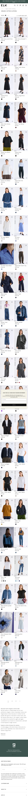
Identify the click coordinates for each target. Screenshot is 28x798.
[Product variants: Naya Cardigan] (12, 433)
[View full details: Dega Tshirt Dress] (21, 55)
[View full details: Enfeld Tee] (7, 197)
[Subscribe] (25, 769)
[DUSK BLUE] (15, 240)
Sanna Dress (4, 95)
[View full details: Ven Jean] (21, 565)
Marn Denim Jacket (6, 605)
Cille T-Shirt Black (6, 492)
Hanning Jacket (5, 662)
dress (7, 727)
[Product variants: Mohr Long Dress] (26, 93)
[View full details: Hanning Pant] (21, 650)
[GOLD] (1, 524)
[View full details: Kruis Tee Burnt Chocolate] (21, 594)
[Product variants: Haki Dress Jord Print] (12, 36)
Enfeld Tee (4, 209)
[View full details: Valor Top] (21, 509)
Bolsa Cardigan (5, 464)
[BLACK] (1, 70)
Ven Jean (17, 577)
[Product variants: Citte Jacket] (12, 688)
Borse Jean (18, 549)
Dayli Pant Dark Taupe (21, 265)
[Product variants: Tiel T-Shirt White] (26, 490)
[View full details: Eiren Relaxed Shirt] (7, 622)
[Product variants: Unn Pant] (12, 376)
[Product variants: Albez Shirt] (12, 291)
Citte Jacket (4, 690)
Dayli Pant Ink (19, 180)
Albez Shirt (4, 294)
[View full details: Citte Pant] (21, 679)
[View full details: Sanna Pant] (21, 140)
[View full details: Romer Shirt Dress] (7, 338)
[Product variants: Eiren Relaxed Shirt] (12, 631)
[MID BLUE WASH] (1, 212)
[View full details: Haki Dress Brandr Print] (21, 27)
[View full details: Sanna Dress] (7, 83)
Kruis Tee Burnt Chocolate (21, 605)
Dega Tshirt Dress (20, 67)
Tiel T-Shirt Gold (5, 520)
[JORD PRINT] (1, 42)
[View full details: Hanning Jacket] (7, 650)
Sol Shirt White (5, 237)
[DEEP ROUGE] (19, 382)
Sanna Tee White (5, 180)
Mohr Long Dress (20, 95)
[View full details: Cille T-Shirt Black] (7, 480)
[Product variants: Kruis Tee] (12, 575)
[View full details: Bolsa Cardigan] (7, 452)
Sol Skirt (17, 237)
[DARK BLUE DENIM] (1, 297)
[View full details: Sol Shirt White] (7, 225)
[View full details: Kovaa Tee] (21, 367)
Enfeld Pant (18, 209)
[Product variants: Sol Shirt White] (12, 235)
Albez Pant (18, 294)
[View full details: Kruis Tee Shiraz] (21, 112)
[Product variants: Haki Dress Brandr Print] (26, 36)
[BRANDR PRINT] (15, 42)
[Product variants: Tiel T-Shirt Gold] (12, 518)
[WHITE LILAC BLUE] (1, 637)
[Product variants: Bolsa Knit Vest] (26, 433)
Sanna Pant (18, 152)
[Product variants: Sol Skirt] (26, 235)
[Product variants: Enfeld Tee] (12, 206)
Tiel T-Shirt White (20, 492)
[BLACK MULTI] (15, 99)
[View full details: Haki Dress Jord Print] (7, 27)
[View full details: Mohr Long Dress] (21, 83)
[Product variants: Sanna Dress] (12, 93)
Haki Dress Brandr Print (21, 39)
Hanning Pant (18, 662)
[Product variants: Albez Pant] (26, 291)
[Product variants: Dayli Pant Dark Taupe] (26, 263)
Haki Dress (4, 67)
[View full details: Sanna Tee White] (7, 168)
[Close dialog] (26, 390)
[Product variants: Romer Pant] (12, 319)
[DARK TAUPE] (15, 269)
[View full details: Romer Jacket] (21, 310)
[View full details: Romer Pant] (7, 310)
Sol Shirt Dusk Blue (6, 265)
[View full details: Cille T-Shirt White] (21, 452)
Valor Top (17, 520)
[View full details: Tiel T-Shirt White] (21, 480)
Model (2, 15)
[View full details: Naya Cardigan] (7, 424)
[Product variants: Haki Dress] (12, 64)
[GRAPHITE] (19, 580)
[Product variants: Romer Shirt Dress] (12, 348)
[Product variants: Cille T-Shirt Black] (12, 490)
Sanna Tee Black (5, 152)
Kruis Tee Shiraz (19, 124)
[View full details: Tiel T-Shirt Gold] (7, 509)
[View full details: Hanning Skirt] (21, 622)
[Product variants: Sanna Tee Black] (12, 149)
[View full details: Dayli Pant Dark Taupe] (21, 254)
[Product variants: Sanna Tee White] (12, 178)
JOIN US (14, 404)
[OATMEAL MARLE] (17, 382)
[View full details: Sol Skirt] (21, 225)
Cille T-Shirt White (20, 464)
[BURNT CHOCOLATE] (15, 609)
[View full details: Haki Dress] (7, 55)
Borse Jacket (4, 549)
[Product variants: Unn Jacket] (26, 348)
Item (8, 15)
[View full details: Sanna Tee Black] (7, 140)
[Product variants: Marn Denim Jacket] (12, 603)
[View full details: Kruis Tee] (7, 565)
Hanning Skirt (18, 634)
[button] (12, 18)
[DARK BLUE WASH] (1, 127)
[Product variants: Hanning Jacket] (12, 660)
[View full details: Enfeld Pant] (21, 197)
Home (2, 8)
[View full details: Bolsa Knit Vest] (21, 424)
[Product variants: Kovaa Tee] (26, 376)
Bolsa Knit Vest (19, 435)
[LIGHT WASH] (17, 580)
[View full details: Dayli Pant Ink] (21, 168)
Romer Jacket (18, 322)
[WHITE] (1, 184)
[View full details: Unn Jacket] (21, 338)
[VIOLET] (1, 410)
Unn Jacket (18, 350)
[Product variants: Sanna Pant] (26, 149)
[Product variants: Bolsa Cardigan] (12, 461)
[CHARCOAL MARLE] (15, 382)
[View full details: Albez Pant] (21, 282)
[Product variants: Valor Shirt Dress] (12, 121)
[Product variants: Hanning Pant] (26, 660)
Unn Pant (3, 379)
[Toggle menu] (26, 5)
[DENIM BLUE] (15, 580)
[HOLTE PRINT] (15, 70)
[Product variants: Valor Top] (26, 518)
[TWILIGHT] (1, 467)
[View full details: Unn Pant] (7, 367)
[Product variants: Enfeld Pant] (26, 206)
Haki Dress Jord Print (7, 39)
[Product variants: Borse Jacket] (12, 546)
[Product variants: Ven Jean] (26, 575)
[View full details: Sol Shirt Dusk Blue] (7, 254)
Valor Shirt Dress (5, 124)
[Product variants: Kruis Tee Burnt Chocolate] (26, 603)
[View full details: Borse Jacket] (7, 537)
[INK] (15, 184)
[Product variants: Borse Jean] (26, 546)
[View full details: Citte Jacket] (7, 679)
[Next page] (19, 701)
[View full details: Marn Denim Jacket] (7, 594)
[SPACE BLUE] (5, 580)
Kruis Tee (3, 577)
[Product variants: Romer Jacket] (26, 319)
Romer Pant (4, 322)
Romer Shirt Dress (6, 350)
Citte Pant (18, 690)
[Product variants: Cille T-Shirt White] (26, 461)
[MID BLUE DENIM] (1, 552)
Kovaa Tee (18, 379)
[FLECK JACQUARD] (1, 325)
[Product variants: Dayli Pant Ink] (26, 178)
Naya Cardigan (5, 435)
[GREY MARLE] (15, 439)
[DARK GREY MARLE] (15, 354)
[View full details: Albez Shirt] (7, 282)
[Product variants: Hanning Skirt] (26, 631)
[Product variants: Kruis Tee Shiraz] (26, 121)
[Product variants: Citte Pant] (26, 688)
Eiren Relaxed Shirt (6, 634)
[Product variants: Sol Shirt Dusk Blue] (12, 263)
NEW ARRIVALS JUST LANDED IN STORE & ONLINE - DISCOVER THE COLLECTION (14, 2)
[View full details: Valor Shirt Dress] (7, 112)
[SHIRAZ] (15, 127)
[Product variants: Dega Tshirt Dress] (26, 64)
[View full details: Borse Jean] (21, 537)
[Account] (20, 5)
